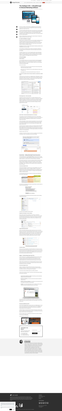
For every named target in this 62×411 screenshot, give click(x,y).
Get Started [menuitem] (40, 2)
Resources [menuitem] (50, 0)
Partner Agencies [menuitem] (47, 0)
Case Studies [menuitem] (37, 2)
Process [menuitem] (34, 2)
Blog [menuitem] (43, 0)
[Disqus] (31, 366)
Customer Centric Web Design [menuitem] (29, 2)
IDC (21, 66)
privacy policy (33, 409)
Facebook (28, 341)
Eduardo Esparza (27, 340)
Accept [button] (10, 409)
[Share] (16, 26)
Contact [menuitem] (44, 2)
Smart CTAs (27, 118)
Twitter (25, 341)
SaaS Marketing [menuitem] (40, 395)
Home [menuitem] (25, 2)
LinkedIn (26, 341)
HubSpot (33, 26)
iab (21, 69)
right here (39, 306)
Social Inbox (25, 167)
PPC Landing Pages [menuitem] (38, 0)
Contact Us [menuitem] (40, 398)
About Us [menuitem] (42, 0)
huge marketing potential (30, 156)
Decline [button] (13, 409)
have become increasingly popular (23, 63)
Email (29, 341)
